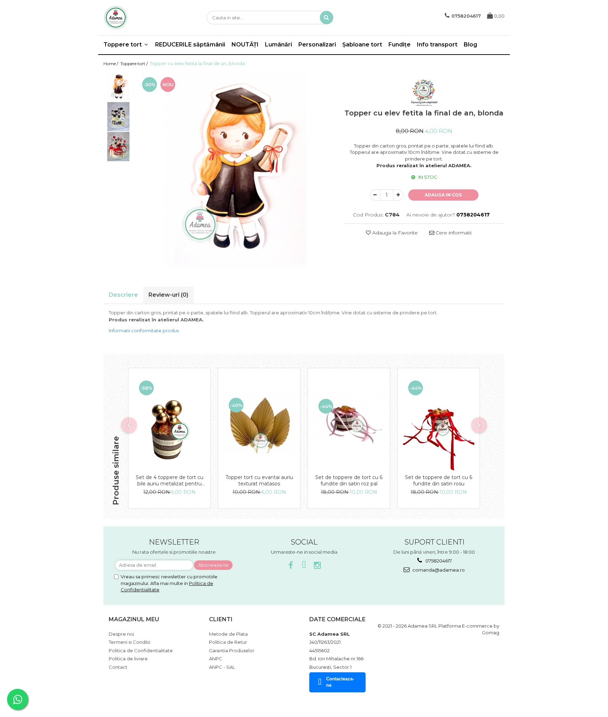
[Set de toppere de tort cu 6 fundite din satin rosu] (438, 423)
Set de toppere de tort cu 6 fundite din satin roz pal (348, 480)
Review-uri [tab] (168, 294)
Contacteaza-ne (340, 682)
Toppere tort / (134, 63)
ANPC (215, 658)
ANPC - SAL (222, 667)
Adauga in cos (443, 194)
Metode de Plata (228, 634)
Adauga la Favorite (394, 232)
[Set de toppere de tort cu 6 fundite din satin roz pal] (349, 423)
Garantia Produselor (231, 650)
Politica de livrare (128, 658)
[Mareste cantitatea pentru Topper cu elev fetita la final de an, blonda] (398, 195)
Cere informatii (452, 232)
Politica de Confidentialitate (141, 650)
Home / (111, 63)
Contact (118, 667)
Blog (470, 44)
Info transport (437, 44)
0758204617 (438, 561)
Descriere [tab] (123, 294)
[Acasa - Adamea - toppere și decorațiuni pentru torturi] (138, 17)
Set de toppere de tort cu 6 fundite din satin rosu (438, 480)
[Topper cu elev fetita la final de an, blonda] (235, 170)
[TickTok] (304, 565)
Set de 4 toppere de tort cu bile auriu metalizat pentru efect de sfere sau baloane (169, 480)
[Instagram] (317, 565)
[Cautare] (326, 17)
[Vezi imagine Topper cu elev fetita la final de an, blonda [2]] (118, 146)
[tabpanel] (235, 170)
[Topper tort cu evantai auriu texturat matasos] (259, 422)
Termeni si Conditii (129, 642)
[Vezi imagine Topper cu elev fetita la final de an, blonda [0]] (118, 86)
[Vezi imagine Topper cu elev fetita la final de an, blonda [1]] (118, 116)
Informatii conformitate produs (144, 330)
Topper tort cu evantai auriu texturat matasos (259, 480)
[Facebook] (291, 565)
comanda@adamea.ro (438, 570)
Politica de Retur (228, 642)
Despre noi (121, 634)
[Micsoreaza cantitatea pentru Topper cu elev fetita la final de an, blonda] (375, 195)
